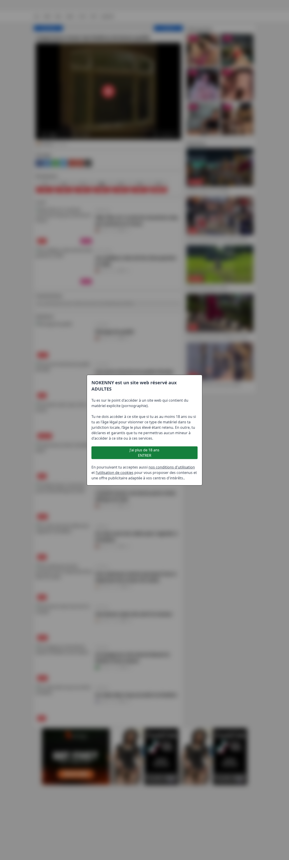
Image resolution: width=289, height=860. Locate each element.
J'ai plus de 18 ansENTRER (144, 453)
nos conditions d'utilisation (172, 467)
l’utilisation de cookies (114, 472)
